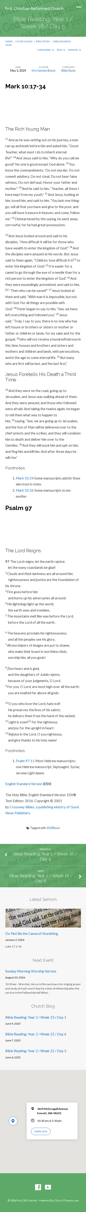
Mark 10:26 (25, 490)
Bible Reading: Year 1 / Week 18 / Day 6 (40, 878)
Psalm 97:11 (25, 761)
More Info (40, 1131)
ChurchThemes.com (66, 1200)
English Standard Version (23, 784)
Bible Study (43, 41)
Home (8, 41)
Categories (44, 49)
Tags (60, 49)
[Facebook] (38, 1187)
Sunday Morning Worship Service (30, 971)
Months (73, 49)
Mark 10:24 (25, 478)
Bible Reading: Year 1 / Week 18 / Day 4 (45, 856)
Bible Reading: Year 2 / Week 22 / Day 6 (35, 1034)
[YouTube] (48, 1187)
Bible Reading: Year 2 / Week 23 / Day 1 (35, 1017)
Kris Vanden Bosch (43, 70)
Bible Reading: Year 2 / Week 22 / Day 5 (35, 1051)
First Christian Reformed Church (34, 8)
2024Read (53, 828)
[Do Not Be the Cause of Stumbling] (43, 925)
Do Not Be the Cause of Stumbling (31, 933)
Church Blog (24, 41)
